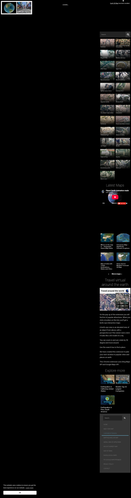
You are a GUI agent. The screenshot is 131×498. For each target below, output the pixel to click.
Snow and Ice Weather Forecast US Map (123, 265)
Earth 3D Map (114, 3)
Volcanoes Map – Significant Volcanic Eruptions (123, 246)
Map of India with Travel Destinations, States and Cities (106, 266)
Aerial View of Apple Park (112, 442)
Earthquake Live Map (111, 438)
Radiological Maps (110, 455)
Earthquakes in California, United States (107, 389)
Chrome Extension (110, 433)
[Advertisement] (115, 19)
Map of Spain (108, 451)
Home (105, 424)
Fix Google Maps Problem (112, 460)
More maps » (117, 274)
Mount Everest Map (110, 446)
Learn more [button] (29, 488)
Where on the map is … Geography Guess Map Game (107, 246)
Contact (107, 468)
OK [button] (20, 493)
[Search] (128, 34)
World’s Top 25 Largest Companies (121, 389)
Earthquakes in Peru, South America (106, 409)
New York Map (108, 429)
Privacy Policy (109, 464)
